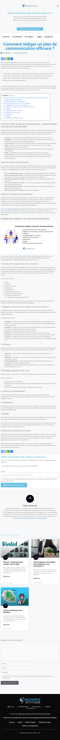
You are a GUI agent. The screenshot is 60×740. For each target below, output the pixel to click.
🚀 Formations (17, 37)
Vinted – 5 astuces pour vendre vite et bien (13, 563)
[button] (58, 6)
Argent (39, 37)
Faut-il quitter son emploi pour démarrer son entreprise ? (44, 564)
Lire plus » (6, 576)
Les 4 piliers (29, 37)
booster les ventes (13, 209)
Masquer (12, 95)
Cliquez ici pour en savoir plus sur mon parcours (32, 518)
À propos (11, 722)
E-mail (3, 471)
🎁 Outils (6, 37)
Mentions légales (30, 722)
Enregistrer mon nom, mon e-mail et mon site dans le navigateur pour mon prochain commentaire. (27, 677)
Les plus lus (49, 37)
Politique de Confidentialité (30, 726)
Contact (20, 722)
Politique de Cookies (45, 722)
